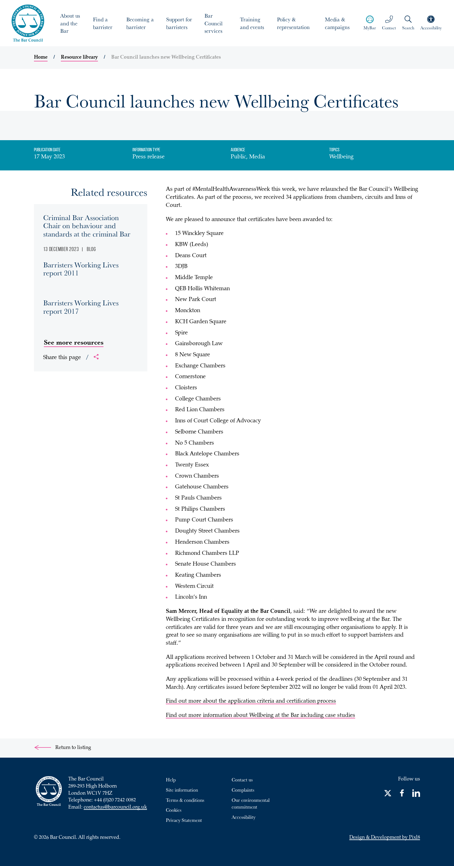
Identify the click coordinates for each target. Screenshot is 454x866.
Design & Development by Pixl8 (384, 837)
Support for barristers (179, 23)
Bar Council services (213, 23)
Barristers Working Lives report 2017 (81, 306)
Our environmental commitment (251, 803)
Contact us (242, 779)
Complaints (243, 789)
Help (171, 779)
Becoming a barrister (140, 23)
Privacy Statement (184, 820)
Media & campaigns (337, 23)
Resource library (79, 57)
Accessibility (243, 817)
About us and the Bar (70, 23)
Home (41, 57)
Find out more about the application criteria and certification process (251, 701)
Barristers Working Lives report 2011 (81, 268)
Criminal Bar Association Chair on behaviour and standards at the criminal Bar (86, 225)
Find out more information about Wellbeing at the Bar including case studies (260, 715)
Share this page (66, 358)
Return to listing (72, 748)
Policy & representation (293, 23)
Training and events (252, 23)
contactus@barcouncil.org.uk (115, 807)
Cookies (173, 809)
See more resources (73, 342)
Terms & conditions (185, 800)
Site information (182, 789)
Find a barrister (102, 23)
